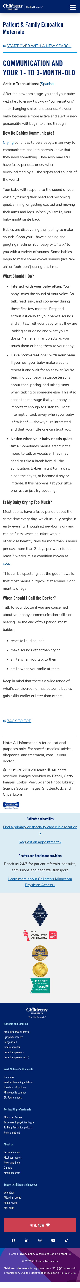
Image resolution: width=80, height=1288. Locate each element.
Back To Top (19, 721)
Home (13, 1254)
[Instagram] (40, 1240)
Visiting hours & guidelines (18, 1082)
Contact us (64, 1254)
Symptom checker (13, 1037)
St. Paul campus (13, 1097)
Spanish (47, 83)
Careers (8, 1167)
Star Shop (9, 1207)
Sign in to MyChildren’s (16, 1031)
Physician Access (13, 1117)
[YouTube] (53, 1240)
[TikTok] (66, 1240)
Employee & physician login (19, 1122)
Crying (8, 142)
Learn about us (12, 1152)
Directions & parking (15, 1087)
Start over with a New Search (39, 45)
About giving (10, 1202)
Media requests (12, 1172)
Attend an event (12, 1197)
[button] (72, 7)
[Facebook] (13, 1240)
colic (6, 563)
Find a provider (12, 1047)
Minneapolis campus (15, 1092)
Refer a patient (12, 1132)
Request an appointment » (40, 842)
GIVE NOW (37, 1225)
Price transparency (13, 1052)
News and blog (12, 1162)
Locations (9, 1077)
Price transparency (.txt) (16, 1057)
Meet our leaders (13, 1157)
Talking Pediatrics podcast (18, 1127)
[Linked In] (27, 1240)
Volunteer (9, 1192)
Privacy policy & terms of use (36, 1254)
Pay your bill (10, 1042)
